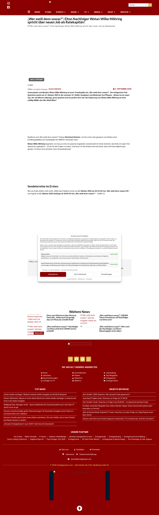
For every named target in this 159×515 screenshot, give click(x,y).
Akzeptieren (53, 274)
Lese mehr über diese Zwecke (69, 270)
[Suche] (150, 5)
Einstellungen (106, 274)
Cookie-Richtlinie (72, 279)
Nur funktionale (80, 274)
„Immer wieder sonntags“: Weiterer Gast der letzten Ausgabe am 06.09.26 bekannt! (35, 394)
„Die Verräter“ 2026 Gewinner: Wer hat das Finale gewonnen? (106, 394)
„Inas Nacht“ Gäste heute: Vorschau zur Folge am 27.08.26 (105, 398)
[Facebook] (76, 359)
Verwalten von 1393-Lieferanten (51, 270)
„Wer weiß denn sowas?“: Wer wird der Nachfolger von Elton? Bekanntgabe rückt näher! (114, 328)
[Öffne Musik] (78, 12)
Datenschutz (81, 279)
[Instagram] (70, 359)
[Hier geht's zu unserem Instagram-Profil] (8, 3)
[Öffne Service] (130, 12)
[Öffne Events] (65, 12)
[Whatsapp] (88, 359)
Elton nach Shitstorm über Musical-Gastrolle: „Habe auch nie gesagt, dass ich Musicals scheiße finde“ (62, 317)
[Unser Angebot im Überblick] (29, 11)
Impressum (89, 279)
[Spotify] (82, 359)
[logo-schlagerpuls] (79, 348)
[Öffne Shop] (115, 12)
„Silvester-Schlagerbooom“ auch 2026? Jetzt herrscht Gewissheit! (29, 424)
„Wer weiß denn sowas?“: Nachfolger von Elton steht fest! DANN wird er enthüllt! (62, 328)
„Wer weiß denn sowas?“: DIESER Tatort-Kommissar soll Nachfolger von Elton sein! (113, 317)
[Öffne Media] (102, 12)
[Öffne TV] (88, 12)
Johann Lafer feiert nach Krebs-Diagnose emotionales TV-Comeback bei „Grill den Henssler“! (118, 419)
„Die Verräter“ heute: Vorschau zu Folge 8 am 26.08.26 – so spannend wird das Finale (115, 402)
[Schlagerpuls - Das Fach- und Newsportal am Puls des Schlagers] (79, 5)
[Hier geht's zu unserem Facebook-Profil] (8, 7)
